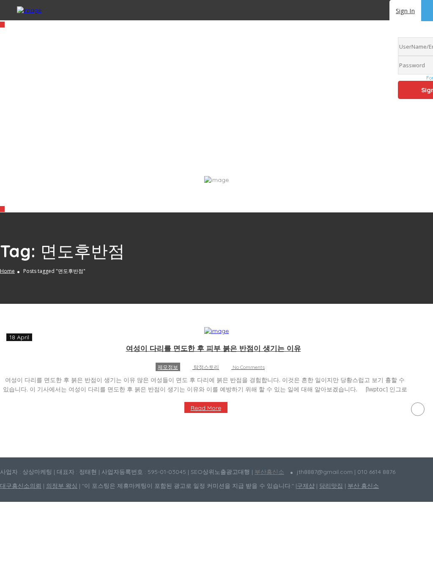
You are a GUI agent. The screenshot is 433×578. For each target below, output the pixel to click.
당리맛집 (331, 486)
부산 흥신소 (363, 486)
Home (7, 271)
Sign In (405, 10)
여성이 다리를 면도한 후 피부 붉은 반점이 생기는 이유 (213, 348)
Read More (206, 408)
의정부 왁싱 (61, 486)
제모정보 (168, 367)
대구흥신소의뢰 (20, 486)
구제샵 (306, 486)
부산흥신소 (269, 472)
